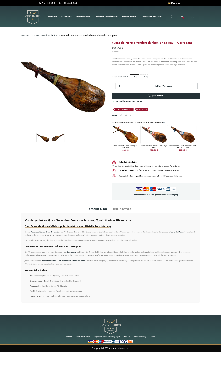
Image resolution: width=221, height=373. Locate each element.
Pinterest (130, 115)
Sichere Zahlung (140, 336)
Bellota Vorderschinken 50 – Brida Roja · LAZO (154, 146)
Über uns (127, 336)
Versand (69, 336)
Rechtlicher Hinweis (83, 336)
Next (103, 86)
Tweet (125, 115)
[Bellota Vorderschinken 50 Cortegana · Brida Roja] (125, 134)
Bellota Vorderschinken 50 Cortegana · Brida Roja (125, 146)
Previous (27, 86)
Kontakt (152, 336)
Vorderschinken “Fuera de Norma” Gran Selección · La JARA (182, 146)
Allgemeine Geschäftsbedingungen (107, 336)
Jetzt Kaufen (157, 95)
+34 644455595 (69, 3)
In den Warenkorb (163, 86)
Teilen (121, 115)
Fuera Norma (142, 109)
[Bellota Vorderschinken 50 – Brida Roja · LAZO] (154, 134)
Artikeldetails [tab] (122, 209)
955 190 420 (48, 3)
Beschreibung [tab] (98, 209)
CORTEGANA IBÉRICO (124, 109)
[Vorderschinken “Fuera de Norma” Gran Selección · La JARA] (182, 134)
